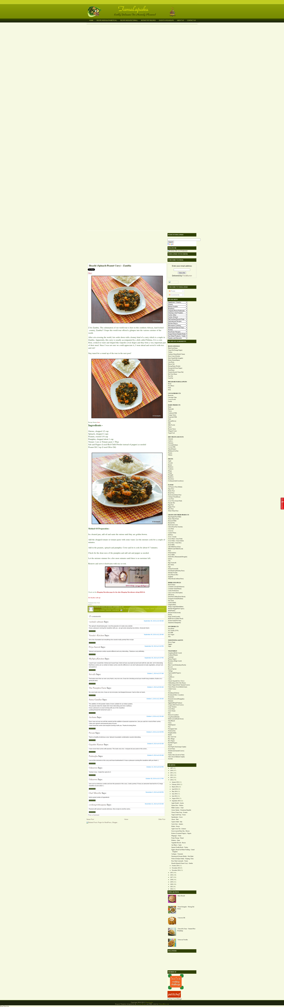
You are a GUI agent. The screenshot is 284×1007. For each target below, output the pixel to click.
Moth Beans (171, 370)
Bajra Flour (171, 489)
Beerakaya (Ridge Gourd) (175, 661)
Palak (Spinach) (159, 608)
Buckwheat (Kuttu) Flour (174, 495)
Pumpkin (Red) (172, 733)
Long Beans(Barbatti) (173, 717)
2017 (171, 877)
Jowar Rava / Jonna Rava (174, 543)
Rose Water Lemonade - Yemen (179, 861)
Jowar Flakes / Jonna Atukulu (176, 541)
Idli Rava (170, 535)
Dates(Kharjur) (172, 449)
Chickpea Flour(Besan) (174, 497)
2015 (171, 872)
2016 (171, 875)
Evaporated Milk (172, 417)
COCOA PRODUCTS (174, 393)
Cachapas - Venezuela (177, 854)
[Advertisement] (126, 247)
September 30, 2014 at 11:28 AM (154, 634)
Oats (169, 560)
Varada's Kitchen (96, 635)
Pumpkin (102, 610)
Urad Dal (170, 378)
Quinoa (170, 558)
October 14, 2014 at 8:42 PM (155, 767)
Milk (169, 423)
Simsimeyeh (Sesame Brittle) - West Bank (182, 856)
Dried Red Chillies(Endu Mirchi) (176, 596)
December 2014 (176, 870)
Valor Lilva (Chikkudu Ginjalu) (176, 757)
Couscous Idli (181, 918)
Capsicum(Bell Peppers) (174, 673)
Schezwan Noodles (183, 939)
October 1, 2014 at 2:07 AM (155, 673)
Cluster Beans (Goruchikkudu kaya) (177, 687)
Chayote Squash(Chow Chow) (176, 681)
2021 (171, 886)
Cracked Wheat (172, 533)
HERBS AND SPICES (174, 582)
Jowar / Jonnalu (172, 537)
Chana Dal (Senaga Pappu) (175, 350)
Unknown (93, 767)
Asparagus (171, 657)
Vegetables (115, 610)
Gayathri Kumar (96, 744)
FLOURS (171, 485)
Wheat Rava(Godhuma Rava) (175, 578)
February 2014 (176, 784)
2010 (171, 770)
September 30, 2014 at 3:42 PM (154, 646)
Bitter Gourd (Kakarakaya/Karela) (177, 665)
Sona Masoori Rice (173, 574)
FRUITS (170, 459)
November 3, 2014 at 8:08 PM (155, 792)
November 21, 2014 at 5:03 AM (154, 804)
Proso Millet (171, 555)
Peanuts (96, 610)
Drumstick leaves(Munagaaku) (176, 699)
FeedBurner (187, 276)
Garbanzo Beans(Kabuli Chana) (176, 354)
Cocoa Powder (172, 399)
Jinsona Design (141, 1004)
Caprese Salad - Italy (176, 821)
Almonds (170, 439)
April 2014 (175, 789)
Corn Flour (171, 499)
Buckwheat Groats (173, 525)
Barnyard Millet (172, 521)
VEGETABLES (172, 651)
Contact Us (191, 20)
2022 (171, 889)
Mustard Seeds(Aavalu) (174, 612)
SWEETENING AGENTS (175, 640)
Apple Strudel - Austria (177, 803)
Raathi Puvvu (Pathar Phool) (175, 618)
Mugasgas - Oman (176, 835)
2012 (171, 775)
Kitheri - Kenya (175, 826)
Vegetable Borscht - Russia (178, 842)
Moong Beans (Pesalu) (174, 366)
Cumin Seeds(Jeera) (173, 590)
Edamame (170, 701)
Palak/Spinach (172, 725)
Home (91, 20)
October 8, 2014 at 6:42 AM (155, 743)
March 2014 (175, 787)
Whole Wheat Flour (173, 511)
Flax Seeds (171, 600)
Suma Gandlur (95, 699)
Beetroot (170, 663)
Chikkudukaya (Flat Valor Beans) (177, 683)
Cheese (170, 411)
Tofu (169, 636)
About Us (180, 20)
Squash (170, 745)
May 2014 (174, 791)
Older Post (161, 819)
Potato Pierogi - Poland (177, 838)
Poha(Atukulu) (172, 553)
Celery (170, 679)
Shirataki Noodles (173, 572)
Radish (170, 735)
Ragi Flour (171, 505)
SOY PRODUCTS (173, 626)
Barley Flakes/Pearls (173, 519)
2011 (171, 773)
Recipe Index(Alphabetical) (107, 20)
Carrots (170, 675)
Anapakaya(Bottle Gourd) (175, 653)
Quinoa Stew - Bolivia (177, 805)
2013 (171, 777)
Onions (152, 608)
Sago (169, 566)
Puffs (169, 388)
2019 (171, 882)
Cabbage (170, 671)
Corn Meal (171, 529)
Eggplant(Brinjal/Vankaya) (175, 703)
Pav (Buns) (171, 386)
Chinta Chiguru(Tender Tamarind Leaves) (179, 685)
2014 (171, 780)
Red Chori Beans (172, 374)
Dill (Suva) (171, 594)
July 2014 (174, 796)
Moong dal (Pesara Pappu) (175, 368)
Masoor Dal (171, 364)
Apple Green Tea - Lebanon (178, 828)
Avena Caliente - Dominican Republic (181, 810)
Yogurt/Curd (171, 433)
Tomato (170, 753)
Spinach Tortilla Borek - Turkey (179, 847)
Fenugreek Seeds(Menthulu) (175, 598)
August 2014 (175, 798)
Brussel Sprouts (172, 669)
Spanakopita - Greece (177, 817)
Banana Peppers (172, 659)
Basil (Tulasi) (171, 584)
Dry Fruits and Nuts (129, 608)
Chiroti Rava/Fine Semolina (175, 527)
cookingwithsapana (97, 804)
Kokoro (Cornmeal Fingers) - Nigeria (181, 833)
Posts (172, 291)
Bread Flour (171, 493)
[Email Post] (121, 610)
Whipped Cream (172, 431)
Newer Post (90, 819)
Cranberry (170, 469)
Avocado (170, 463)
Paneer (170, 427)
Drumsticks (171, 697)
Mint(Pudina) (171, 610)
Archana (92, 717)
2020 (171, 884)
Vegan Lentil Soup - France (178, 815)
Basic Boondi (181, 896)
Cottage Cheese (172, 415)
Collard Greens (172, 689)
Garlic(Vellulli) (172, 602)
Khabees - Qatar (175, 840)
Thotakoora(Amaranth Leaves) (176, 751)
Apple (169, 461)
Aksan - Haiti (174, 819)
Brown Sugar (171, 642)
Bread (169, 384)
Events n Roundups (166, 20)
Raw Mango (171, 739)
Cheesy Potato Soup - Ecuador (179, 812)
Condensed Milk (172, 413)
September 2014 (176, 801)
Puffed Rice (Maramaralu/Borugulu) (177, 556)
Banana (170, 465)
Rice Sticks (171, 564)
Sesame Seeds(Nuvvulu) (174, 620)
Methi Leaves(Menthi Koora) (175, 719)
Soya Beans (171, 628)
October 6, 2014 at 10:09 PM (155, 732)
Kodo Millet (171, 545)
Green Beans (171, 709)
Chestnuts (170, 443)
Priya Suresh (94, 646)
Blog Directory (4, 1006)
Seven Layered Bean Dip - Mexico (180, 831)
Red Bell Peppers (172, 743)
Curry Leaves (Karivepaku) (175, 592)
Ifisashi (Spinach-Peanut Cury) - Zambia (110, 265)
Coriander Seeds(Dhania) (174, 588)
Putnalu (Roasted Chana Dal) (175, 372)
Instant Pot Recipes (148, 20)
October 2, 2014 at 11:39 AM (155, 699)
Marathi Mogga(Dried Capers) (176, 608)
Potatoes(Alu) (171, 731)
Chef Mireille (95, 792)
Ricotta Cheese (172, 429)
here (98, 422)
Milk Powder (171, 425)
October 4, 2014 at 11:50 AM (155, 716)
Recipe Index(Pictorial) (129, 20)
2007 (171, 768)
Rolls (169, 390)
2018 (171, 879)
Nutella (170, 401)
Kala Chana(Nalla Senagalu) (175, 358)
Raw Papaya (171, 741)
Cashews (170, 441)
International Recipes (143, 608)
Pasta (169, 551)
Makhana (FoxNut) (173, 451)
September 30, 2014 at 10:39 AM (154, 621)
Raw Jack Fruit (172, 737)
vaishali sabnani (96, 621)
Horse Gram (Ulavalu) (174, 356)
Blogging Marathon (108, 608)
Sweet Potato (171, 749)
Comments (174, 295)
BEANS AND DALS (174, 346)
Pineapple (170, 475)
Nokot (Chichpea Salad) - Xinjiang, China (182, 858)
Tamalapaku (143, 7)
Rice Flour (171, 509)
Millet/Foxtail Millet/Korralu (175, 549)
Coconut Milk (171, 447)
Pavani (92, 732)
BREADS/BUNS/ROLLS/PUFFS (177, 382)
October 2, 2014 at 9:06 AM (155, 687)
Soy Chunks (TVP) (173, 630)
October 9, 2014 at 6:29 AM (155, 755)
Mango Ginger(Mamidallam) (175, 606)
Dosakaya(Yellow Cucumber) (176, 695)
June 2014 (174, 794)
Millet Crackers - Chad (177, 808)
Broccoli (170, 667)
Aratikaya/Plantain (173, 655)
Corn (169, 691)
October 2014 (175, 865)
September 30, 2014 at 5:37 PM (154, 658)
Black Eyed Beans (173, 348)
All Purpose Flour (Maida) (175, 487)
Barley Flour (171, 491)
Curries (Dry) (118, 608)
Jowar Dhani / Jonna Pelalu (175, 539)
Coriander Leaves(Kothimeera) (176, 586)
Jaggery (170, 644)
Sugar (169, 646)
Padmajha (93, 756)
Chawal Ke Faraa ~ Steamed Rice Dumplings (186, 929)
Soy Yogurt (171, 634)
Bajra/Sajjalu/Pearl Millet (174, 517)
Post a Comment (93, 815)
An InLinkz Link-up (94, 598)
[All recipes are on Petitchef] (174, 997)
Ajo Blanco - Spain (176, 845)
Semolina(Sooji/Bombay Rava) (176, 570)
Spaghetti (170, 576)
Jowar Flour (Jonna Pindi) (175, 501)
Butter (169, 407)
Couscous (170, 531)
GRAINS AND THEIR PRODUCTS (178, 515)
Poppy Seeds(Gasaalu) (174, 616)
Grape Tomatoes (172, 707)
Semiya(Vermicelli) (173, 568)
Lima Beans (171, 362)
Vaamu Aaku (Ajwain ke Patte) (176, 755)
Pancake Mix (171, 503)
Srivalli (92, 674)
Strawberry (171, 479)
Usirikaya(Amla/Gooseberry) (175, 481)
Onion (169, 723)
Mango (170, 471)
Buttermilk (171, 409)
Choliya (170, 352)
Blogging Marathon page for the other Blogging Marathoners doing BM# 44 (121, 592)
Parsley (170, 614)
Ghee (169, 419)
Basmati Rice (171, 523)
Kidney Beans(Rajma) (174, 360)
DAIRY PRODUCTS (174, 405)
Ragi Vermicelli (172, 562)
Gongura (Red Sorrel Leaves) (176, 705)
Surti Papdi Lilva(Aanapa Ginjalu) (177, 747)
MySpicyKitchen (96, 658)
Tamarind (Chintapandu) (174, 622)
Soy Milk (170, 632)
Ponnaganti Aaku (172, 729)
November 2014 (176, 868)
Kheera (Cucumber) (173, 715)
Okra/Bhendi (171, 721)
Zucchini (170, 759)
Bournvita (170, 395)
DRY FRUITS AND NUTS (176, 437)
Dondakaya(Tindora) (173, 693)
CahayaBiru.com (164, 1004)
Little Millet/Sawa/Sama (174, 547)
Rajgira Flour (171, 507)
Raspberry (171, 477)
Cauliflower (171, 677)
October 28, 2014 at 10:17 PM (155, 778)
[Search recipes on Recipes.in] (175, 999)
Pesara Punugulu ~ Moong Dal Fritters (185, 908)
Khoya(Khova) (172, 421)
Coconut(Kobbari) (173, 445)
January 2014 (175, 782)
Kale (169, 713)
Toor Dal (170, 376)
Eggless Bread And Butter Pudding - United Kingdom (182, 850)
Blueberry (170, 467)
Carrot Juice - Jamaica (177, 824)
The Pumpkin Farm (97, 687)
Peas (169, 727)
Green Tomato (172, 711)
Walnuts (170, 455)
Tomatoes (108, 610)
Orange (170, 473)
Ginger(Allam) (172, 604)
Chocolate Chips (172, 397)
